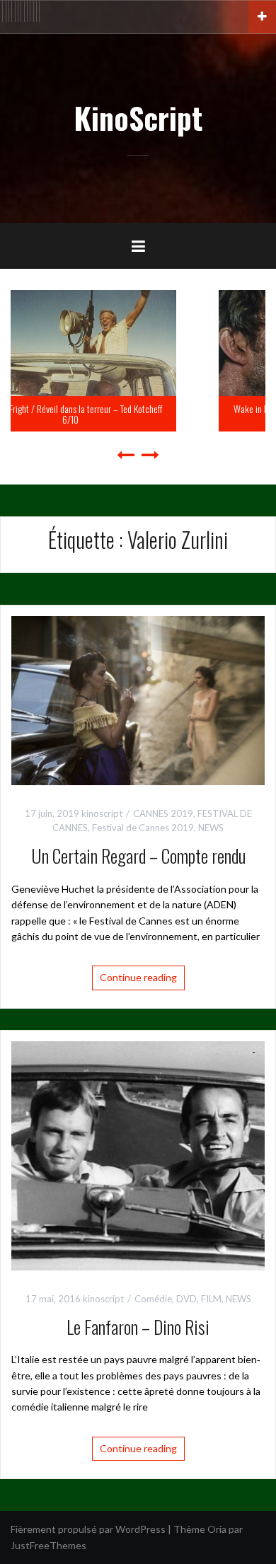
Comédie (153, 1298)
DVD (186, 1298)
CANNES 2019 (163, 813)
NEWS (211, 827)
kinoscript (101, 813)
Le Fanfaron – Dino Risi (138, 1326)
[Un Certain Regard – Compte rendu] (138, 699)
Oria (216, 1529)
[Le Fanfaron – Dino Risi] (138, 1154)
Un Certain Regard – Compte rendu (138, 855)
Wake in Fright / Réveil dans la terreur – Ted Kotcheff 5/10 (149, 414)
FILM (211, 1298)
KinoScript (138, 117)
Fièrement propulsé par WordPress (88, 1529)
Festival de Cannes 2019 (143, 827)
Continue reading (138, 977)
